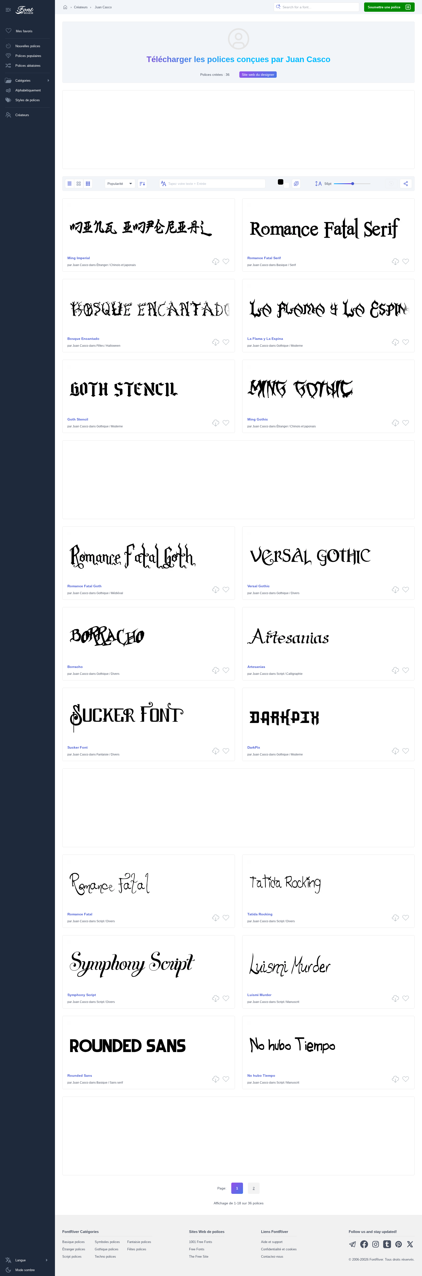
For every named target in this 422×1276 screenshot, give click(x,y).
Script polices (72, 1256)
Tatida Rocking (260, 914)
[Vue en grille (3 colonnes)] (88, 183)
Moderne (297, 345)
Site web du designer (258, 75)
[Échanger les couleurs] (296, 183)
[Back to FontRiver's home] (22, 10)
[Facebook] (364, 1247)
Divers (295, 593)
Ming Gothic (257, 419)
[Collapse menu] (8, 10)
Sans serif (116, 1082)
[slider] (352, 183)
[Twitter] (410, 1247)
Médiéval (117, 593)
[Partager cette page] (406, 183)
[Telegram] (353, 1247)
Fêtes (100, 345)
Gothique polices (106, 1249)
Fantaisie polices (139, 1242)
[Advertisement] (238, 129)
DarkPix (253, 747)
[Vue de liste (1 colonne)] (69, 183)
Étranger (102, 265)
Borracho (75, 667)
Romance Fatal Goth (84, 586)
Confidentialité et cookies (279, 1249)
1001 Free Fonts (200, 1242)
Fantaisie (102, 754)
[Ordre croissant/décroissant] (142, 183)
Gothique (282, 345)
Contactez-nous (272, 1256)
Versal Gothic (258, 586)
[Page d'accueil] (65, 7)
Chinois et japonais (123, 265)
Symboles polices (107, 1242)
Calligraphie (294, 674)
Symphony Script (81, 995)
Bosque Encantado (83, 339)
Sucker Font (77, 747)
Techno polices (105, 1256)
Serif (293, 265)
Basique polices (73, 1242)
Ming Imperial (78, 258)
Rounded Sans (79, 1075)
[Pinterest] (398, 1247)
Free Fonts (196, 1249)
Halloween (113, 345)
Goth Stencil (77, 419)
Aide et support (272, 1242)
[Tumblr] (387, 1247)
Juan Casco (80, 265)
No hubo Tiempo (261, 1075)
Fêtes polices (136, 1249)
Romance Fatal (79, 914)
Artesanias (256, 667)
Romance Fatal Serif (264, 258)
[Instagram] (376, 1247)
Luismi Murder (259, 995)
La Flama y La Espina (265, 339)
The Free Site (198, 1256)
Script (280, 674)
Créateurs (81, 7)
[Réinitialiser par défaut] (391, 183)
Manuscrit (292, 1002)
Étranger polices (73, 1249)
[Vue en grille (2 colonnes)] (78, 183)
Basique (281, 265)
